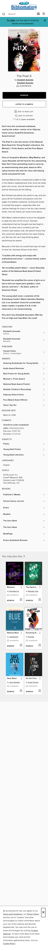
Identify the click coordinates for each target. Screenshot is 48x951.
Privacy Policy (33, 914)
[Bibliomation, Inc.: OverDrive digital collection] (24, 5)
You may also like (12, 556)
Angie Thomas (33, 682)
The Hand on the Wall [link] (32, 587)
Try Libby (11, 20)
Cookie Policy (9, 943)
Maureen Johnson (34, 591)
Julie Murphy (13, 637)
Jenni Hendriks (14, 682)
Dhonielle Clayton (15, 591)
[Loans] (38, 14)
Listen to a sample (24, 104)
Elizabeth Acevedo (25, 80)
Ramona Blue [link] (13, 633)
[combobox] (18, 14)
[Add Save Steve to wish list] (21, 691)
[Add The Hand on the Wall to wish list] (39, 600)
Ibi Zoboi (31, 637)
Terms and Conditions (12, 914)
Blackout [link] (11, 587)
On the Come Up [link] (32, 678)
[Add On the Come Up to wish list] (39, 691)
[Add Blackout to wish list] (21, 600)
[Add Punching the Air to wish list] (39, 645)
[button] (24, 95)
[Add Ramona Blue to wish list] (21, 645)
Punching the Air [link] (32, 633)
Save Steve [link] (12, 678)
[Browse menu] (43, 14)
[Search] (3, 14)
